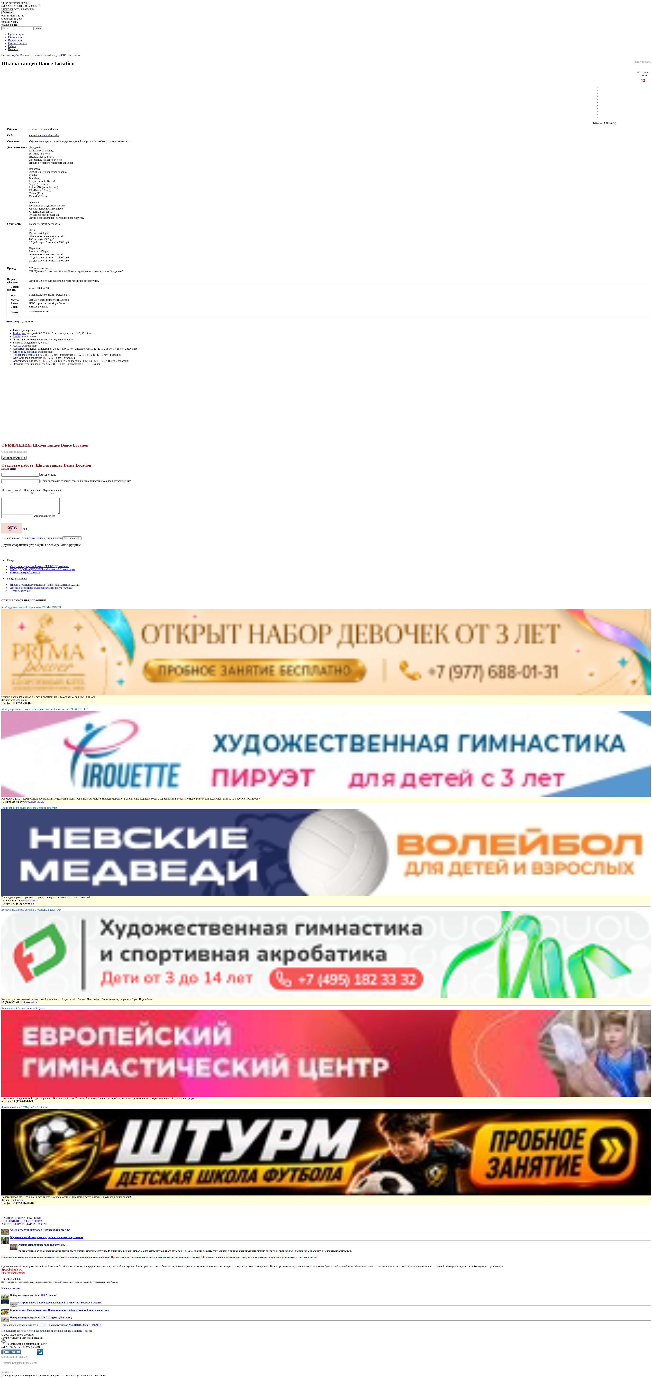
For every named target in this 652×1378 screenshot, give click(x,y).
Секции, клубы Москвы (15, 55)
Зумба (16, 336)
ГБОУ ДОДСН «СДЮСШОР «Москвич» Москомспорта (42, 569)
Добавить (7, 12)
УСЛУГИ (18, 1224)
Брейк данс (19, 333)
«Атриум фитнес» (20, 590)
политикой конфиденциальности (43, 538)
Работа (12, 46)
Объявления (15, 37)
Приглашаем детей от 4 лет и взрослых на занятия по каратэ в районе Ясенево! (47, 1330)
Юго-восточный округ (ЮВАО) (50, 55)
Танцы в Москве (48, 129)
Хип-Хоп (18, 357)
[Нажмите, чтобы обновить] (11, 528)
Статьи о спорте (17, 43)
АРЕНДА (37, 1221)
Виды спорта (15, 40)
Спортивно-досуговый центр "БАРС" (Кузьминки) (39, 566)
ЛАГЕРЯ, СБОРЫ (36, 1224)
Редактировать (642, 61)
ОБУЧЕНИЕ (34, 1218)
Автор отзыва (48, 474)
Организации (16, 34)
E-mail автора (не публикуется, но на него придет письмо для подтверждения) (85, 480)
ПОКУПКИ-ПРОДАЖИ (15, 1221)
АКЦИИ (6, 1224)
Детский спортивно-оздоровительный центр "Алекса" (41, 587)
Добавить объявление (14, 458)
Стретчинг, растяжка (25, 351)
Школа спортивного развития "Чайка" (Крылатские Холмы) (45, 584)
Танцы (76, 55)
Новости (13, 49)
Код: (25, 528)
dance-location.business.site (44, 135)
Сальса (17, 345)
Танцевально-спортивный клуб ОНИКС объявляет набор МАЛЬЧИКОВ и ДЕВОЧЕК (51, 1324)
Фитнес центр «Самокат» (25, 572)
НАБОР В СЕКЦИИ (13, 1218)
